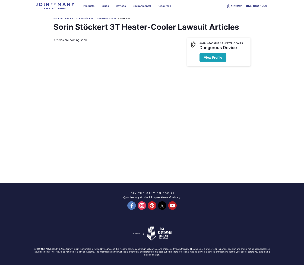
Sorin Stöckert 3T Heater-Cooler (96, 18)
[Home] (55, 5)
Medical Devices (63, 18)
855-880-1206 (256, 6)
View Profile (213, 57)
